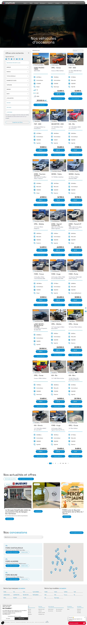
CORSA (65, 591)
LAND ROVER (7, 594)
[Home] (9, 3)
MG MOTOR (25, 594)
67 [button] (60, 463)
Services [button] (40, 606)
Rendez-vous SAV (42, 612)
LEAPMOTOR (16, 594)
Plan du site (13, 622)
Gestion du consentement (39, 622)
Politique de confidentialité (21, 622)
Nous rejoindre (65, 3)
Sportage (56, 597)
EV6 (55, 594)
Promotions (50, 3)
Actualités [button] (79, 606)
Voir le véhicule (40, 105)
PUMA (46, 591)
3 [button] (55, 463)
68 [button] (63, 463)
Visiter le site (24, 552)
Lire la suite (9, 516)
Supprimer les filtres (17, 122)
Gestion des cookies (30, 622)
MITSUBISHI (35, 594)
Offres (68, 609)
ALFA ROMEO (36, 591)
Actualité (8, 484)
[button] (48, 463)
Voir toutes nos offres (10, 479)
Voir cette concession (12, 552)
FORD (5, 591)
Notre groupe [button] (51, 606)
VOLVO (24, 597)
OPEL (5, 597)
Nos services (50, 610)
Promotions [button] (69, 606)
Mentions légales (7, 622)
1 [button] (50, 463)
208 (75, 591)
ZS (74, 594)
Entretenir (36, 3)
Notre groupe (42, 3)
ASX (45, 594)
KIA (14, 591)
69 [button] (65, 463)
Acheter (25, 3)
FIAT (24, 591)
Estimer (31, 3)
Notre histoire (50, 609)
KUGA (55, 591)
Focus (65, 594)
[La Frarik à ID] (47, 622)
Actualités (57, 3)
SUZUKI (15, 597)
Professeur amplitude (48, 484)
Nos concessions (59, 609)
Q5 (45, 597)
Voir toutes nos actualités (25, 479)
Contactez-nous (72, 3)
